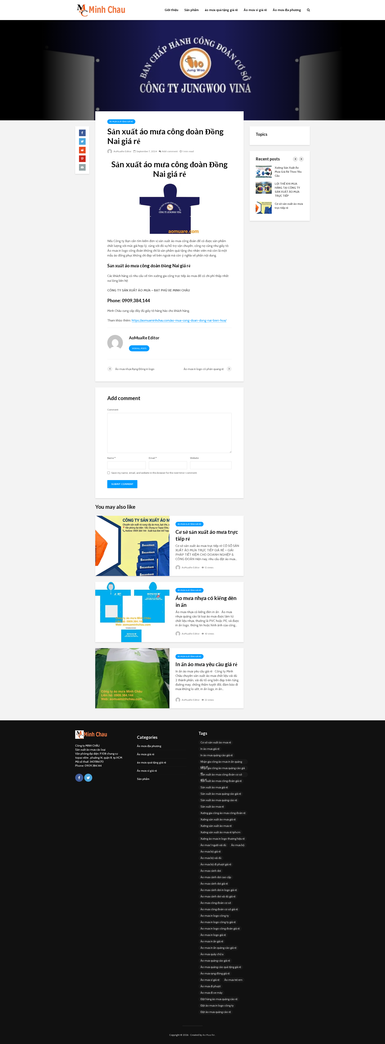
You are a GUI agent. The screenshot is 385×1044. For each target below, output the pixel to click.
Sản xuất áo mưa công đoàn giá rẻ (221, 781)
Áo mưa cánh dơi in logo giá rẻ (219, 890)
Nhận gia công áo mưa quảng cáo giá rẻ (223, 768)
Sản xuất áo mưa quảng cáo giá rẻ (221, 794)
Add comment (170, 151)
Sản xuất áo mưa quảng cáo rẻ (219, 800)
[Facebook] (79, 778)
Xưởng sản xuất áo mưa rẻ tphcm (220, 832)
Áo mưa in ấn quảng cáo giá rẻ (218, 948)
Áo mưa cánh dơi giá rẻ (214, 883)
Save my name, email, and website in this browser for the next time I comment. (154, 473)
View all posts (139, 348)
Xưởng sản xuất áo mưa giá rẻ (218, 819)
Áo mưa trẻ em (233, 980)
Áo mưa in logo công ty (215, 915)
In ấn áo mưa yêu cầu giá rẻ (206, 664)
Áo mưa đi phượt (211, 986)
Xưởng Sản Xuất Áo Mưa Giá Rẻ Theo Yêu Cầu (288, 171)
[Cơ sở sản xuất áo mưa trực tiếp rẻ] (132, 545)
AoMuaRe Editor (122, 151)
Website (194, 458)
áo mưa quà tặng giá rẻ (221, 10)
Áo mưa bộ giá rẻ (211, 851)
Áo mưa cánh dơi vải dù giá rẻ (218, 896)
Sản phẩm (191, 10)
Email (153, 458)
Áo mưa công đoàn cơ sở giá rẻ (219, 909)
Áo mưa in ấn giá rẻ (212, 941)
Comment (112, 409)
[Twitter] (88, 778)
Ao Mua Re (209, 1034)
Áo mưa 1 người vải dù (213, 845)
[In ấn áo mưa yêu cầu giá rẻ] (132, 678)
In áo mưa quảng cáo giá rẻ (217, 755)
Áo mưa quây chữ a (212, 954)
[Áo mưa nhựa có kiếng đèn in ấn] (132, 612)
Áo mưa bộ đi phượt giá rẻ (216, 864)
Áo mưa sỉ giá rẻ (255, 10)
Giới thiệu (171, 10)
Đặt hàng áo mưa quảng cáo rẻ (219, 999)
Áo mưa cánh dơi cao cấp (216, 877)
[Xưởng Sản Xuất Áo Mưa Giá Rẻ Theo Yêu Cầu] (264, 171)
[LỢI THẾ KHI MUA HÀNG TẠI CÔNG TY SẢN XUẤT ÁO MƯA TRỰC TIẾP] (264, 187)
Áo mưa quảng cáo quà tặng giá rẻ (221, 967)
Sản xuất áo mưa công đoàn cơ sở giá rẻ (221, 775)
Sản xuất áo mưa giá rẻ (214, 787)
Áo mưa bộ (237, 845)
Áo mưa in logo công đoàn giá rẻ (220, 928)
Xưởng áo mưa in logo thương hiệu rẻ (223, 838)
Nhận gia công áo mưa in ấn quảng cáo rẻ (221, 762)
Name (111, 458)
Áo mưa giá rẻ (145, 754)
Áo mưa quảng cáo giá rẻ (215, 960)
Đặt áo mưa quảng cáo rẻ (216, 1012)
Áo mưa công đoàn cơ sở (216, 903)
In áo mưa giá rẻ (210, 749)
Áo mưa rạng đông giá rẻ (215, 973)
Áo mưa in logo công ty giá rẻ (218, 922)
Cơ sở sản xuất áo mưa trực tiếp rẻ (206, 535)
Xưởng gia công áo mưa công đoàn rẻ (223, 813)
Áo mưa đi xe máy (211, 992)
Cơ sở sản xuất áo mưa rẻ (216, 742)
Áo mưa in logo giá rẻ (213, 935)
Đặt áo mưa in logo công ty (217, 1005)
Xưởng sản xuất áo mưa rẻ (216, 826)
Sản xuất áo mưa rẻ (212, 806)
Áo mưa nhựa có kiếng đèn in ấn (205, 601)
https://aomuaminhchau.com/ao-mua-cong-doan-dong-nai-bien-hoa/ (179, 320)
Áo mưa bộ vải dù (211, 858)
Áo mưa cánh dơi (211, 871)
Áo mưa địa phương (287, 10)
